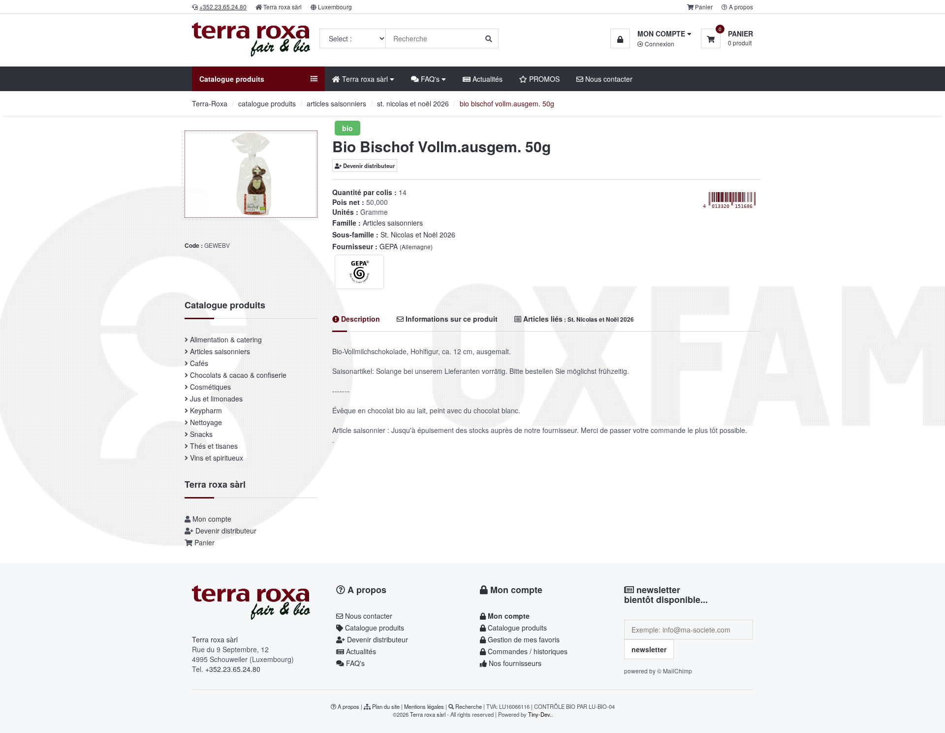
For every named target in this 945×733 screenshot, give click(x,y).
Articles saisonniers (393, 223)
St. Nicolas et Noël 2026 (417, 234)
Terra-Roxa (209, 103)
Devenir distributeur (368, 165)
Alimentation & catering (226, 339)
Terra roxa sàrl (282, 6)
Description (359, 319)
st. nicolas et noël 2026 (413, 103)
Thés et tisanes (214, 446)
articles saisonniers (336, 103)
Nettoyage (206, 422)
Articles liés (577, 319)
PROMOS (543, 79)
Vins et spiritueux (216, 458)
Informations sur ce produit (451, 319)
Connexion (658, 43)
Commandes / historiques (526, 651)
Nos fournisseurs (514, 663)
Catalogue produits (373, 628)
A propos (741, 6)
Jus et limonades (216, 398)
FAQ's (354, 663)
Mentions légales (424, 706)
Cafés (199, 363)
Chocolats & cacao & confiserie (238, 375)
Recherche (468, 706)
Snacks (201, 434)
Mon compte (211, 519)
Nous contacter (607, 79)
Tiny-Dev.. (540, 714)
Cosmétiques (210, 387)
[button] (651, 33)
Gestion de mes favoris (523, 639)
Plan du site (386, 706)
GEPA (406, 246)
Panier (704, 6)
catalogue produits (267, 103)
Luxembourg (335, 6)
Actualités (487, 79)
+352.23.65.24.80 (232, 669)
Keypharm (206, 410)
